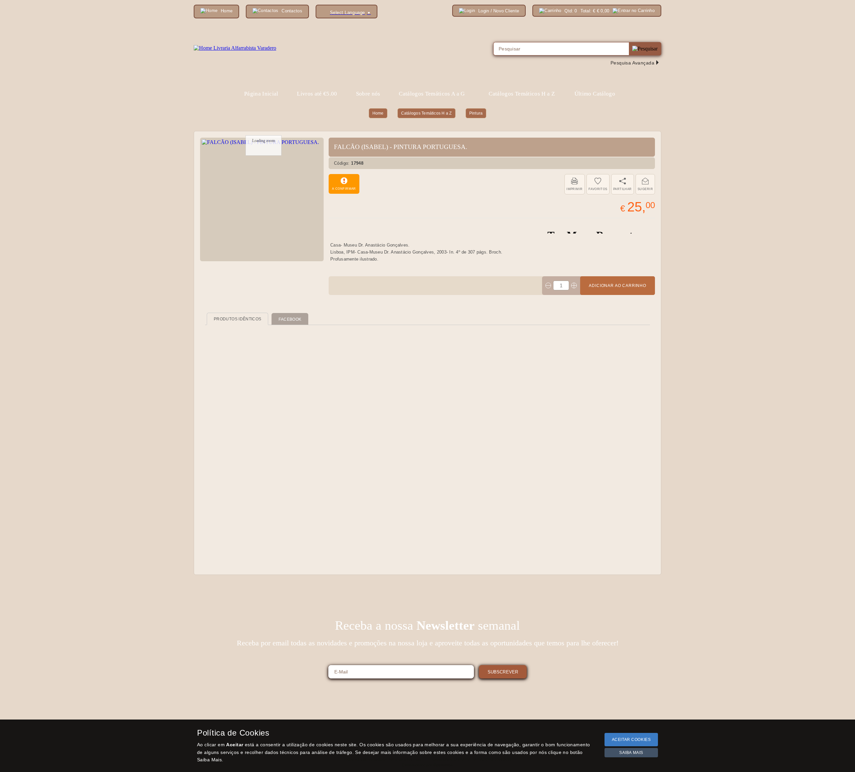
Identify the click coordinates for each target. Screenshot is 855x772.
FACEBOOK (290, 319)
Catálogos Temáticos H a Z (426, 113)
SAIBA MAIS (631, 753)
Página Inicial (261, 94)
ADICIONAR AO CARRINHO (617, 285)
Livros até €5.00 (317, 94)
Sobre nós (368, 94)
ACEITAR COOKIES (631, 740)
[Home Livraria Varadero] (235, 48)
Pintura (476, 113)
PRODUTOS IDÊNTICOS (237, 319)
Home (378, 113)
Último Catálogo (594, 94)
